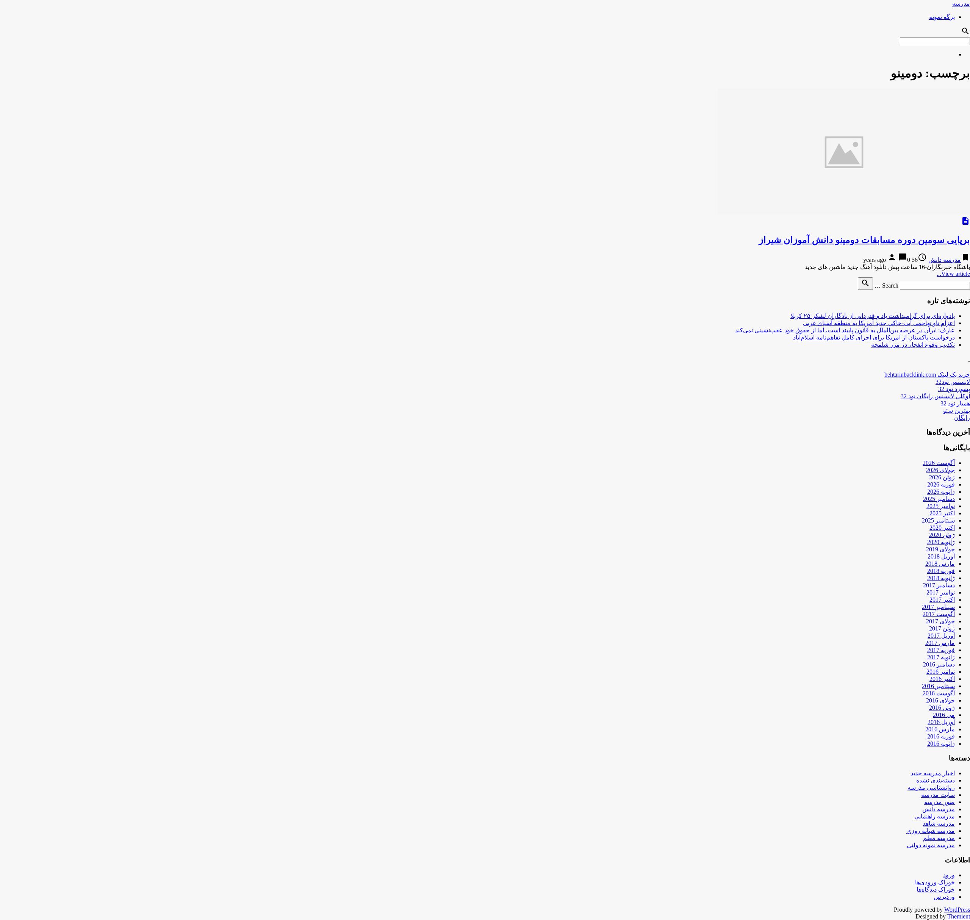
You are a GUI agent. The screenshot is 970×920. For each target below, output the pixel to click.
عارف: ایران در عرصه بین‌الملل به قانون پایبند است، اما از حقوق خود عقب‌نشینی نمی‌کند (845, 330)
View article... (953, 274)
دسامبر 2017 (939, 585)
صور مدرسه (939, 802)
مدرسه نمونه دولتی (931, 845)
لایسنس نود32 (953, 382)
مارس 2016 (940, 729)
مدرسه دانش (944, 260)
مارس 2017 (940, 643)
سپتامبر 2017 (938, 607)
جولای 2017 (940, 621)
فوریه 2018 (941, 571)
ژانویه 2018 (941, 578)
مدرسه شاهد (939, 823)
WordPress (957, 909)
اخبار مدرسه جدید (933, 773)
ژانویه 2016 (941, 743)
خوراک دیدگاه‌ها (936, 889)
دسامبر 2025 (939, 499)
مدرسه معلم (939, 838)
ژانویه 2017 (941, 657)
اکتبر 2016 (942, 679)
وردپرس (944, 896)
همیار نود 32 (955, 403)
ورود (949, 875)
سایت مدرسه (938, 795)
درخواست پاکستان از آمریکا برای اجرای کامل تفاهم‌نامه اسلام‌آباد (874, 337)
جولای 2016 (940, 700)
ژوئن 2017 (942, 628)
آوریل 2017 (941, 635)
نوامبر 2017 (940, 592)
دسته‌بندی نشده (935, 780)
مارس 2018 (940, 563)
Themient (958, 916)
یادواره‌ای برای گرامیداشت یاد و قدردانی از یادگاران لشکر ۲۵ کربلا (872, 316)
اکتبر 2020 (942, 527)
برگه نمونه (942, 17)
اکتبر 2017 (942, 599)
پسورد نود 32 (954, 389)
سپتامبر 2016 (938, 686)
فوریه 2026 (941, 484)
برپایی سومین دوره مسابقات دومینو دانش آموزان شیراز (864, 240)
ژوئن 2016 (942, 707)
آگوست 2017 (939, 614)
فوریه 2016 (941, 736)
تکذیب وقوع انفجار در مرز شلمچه (913, 344)
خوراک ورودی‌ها (935, 882)
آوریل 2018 (941, 556)
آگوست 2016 (939, 693)
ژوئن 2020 (942, 535)
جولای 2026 (940, 470)
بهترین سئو (956, 410)
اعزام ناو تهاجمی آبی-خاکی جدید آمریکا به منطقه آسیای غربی (879, 323)
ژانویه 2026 (941, 491)
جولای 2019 (940, 549)
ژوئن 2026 (942, 477)
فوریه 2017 (941, 650)
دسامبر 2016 (939, 664)
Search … (886, 285)
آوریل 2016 (941, 722)
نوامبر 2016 (940, 671)
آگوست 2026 (939, 463)
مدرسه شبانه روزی (930, 831)
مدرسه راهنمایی (934, 816)
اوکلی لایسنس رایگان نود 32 (935, 396)
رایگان (962, 418)
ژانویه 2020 (941, 542)
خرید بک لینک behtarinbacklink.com (927, 374)
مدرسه (961, 3)
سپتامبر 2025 (938, 520)
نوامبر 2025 (940, 506)
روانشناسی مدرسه (931, 787)
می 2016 (944, 715)
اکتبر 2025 (942, 513)
